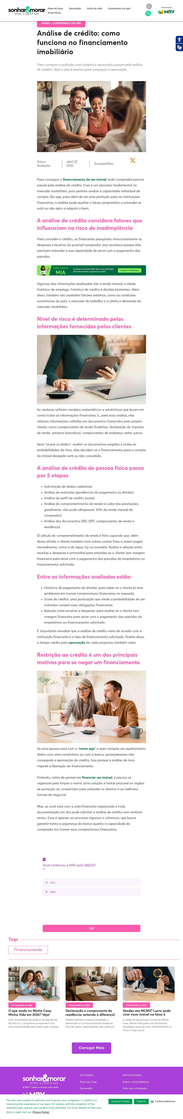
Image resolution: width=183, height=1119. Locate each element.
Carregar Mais (91, 1048)
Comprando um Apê (119, 8)
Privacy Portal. (41, 1112)
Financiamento (28, 950)
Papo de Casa (55, 8)
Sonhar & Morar (26, 8)
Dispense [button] (141, 1101)
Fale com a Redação (135, 1088)
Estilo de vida (94, 8)
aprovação (77, 642)
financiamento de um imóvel (84, 179)
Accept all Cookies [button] (120, 1101)
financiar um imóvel (97, 777)
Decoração (75, 8)
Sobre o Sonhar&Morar (136, 1082)
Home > (47, 23)
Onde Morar (54, 13)
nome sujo (87, 748)
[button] (163, 1101)
